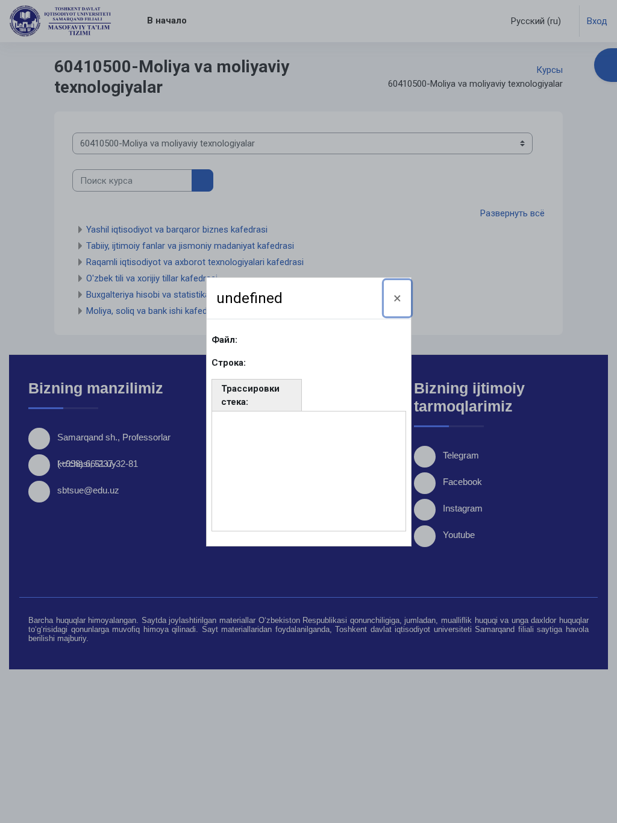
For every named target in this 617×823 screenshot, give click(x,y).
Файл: (224, 339)
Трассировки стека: (250, 395)
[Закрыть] (397, 298)
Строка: (228, 362)
